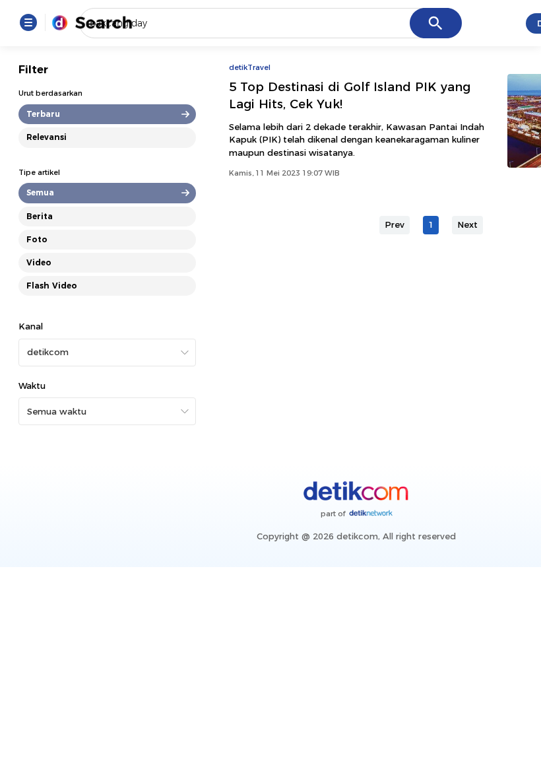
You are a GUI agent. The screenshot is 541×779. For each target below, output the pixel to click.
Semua (40, 192)
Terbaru (43, 114)
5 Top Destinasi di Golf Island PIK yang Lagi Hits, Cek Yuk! (349, 95)
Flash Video (51, 285)
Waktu (32, 385)
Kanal (30, 326)
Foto (37, 239)
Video (38, 262)
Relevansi (46, 137)
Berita (39, 216)
